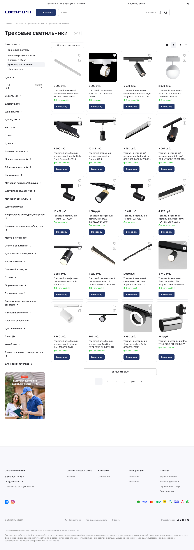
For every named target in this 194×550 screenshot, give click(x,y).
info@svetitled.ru (14, 481)
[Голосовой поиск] (160, 12)
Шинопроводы (15, 69)
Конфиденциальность (96, 520)
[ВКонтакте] (7, 502)
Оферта (116, 520)
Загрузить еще (120, 371)
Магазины (134, 481)
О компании (104, 476)
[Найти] (166, 12)
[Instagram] (13, 502)
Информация (136, 470)
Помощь (164, 470)
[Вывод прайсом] (186, 45)
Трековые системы (18, 49)
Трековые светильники (20, 64)
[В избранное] (79, 55)
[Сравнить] (79, 60)
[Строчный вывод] (180, 45)
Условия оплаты (168, 476)
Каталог (71, 476)
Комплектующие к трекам (21, 55)
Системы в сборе (17, 60)
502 (133, 381)
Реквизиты (134, 476)
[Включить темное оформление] (188, 3)
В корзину (61, 106)
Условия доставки (169, 481)
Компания (103, 470)
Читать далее (52, 540)
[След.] (141, 381)
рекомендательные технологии (63, 530)
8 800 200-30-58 (136, 3)
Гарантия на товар (170, 486)
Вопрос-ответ (167, 491)
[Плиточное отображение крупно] (167, 45)
